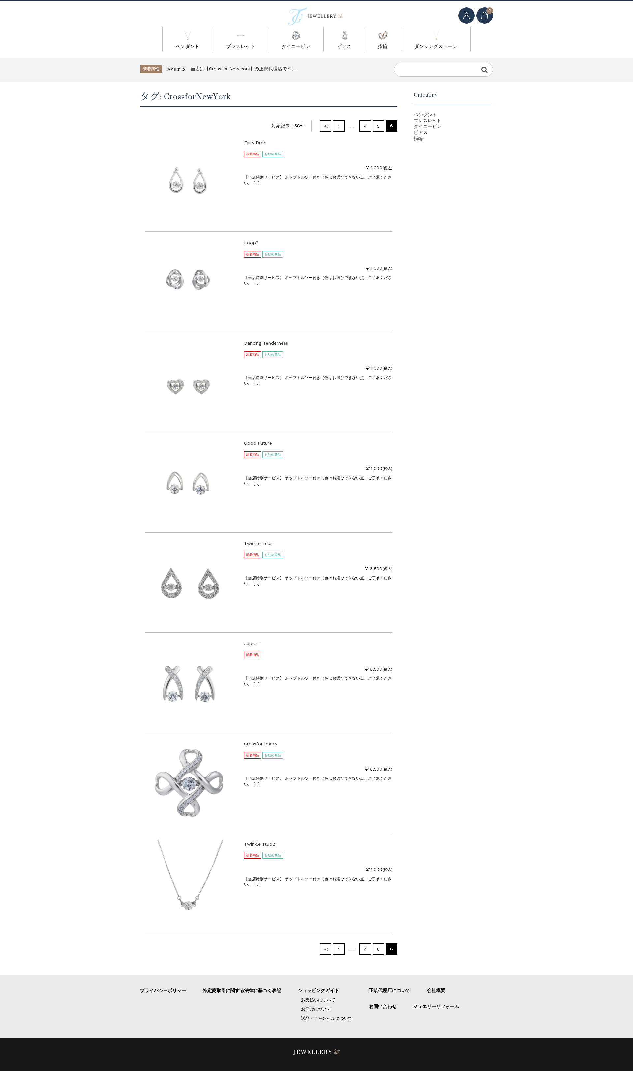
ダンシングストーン (436, 46)
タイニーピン (296, 46)
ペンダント (188, 46)
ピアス (344, 46)
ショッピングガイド (318, 990)
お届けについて (316, 1009)
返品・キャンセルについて (326, 1018)
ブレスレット (240, 46)
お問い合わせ (383, 1006)
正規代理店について (389, 990)
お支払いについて (318, 999)
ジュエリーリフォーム (436, 1006)
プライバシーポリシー (163, 990)
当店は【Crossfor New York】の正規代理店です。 (243, 68)
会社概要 (436, 990)
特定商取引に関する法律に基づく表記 (242, 990)
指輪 (383, 46)
